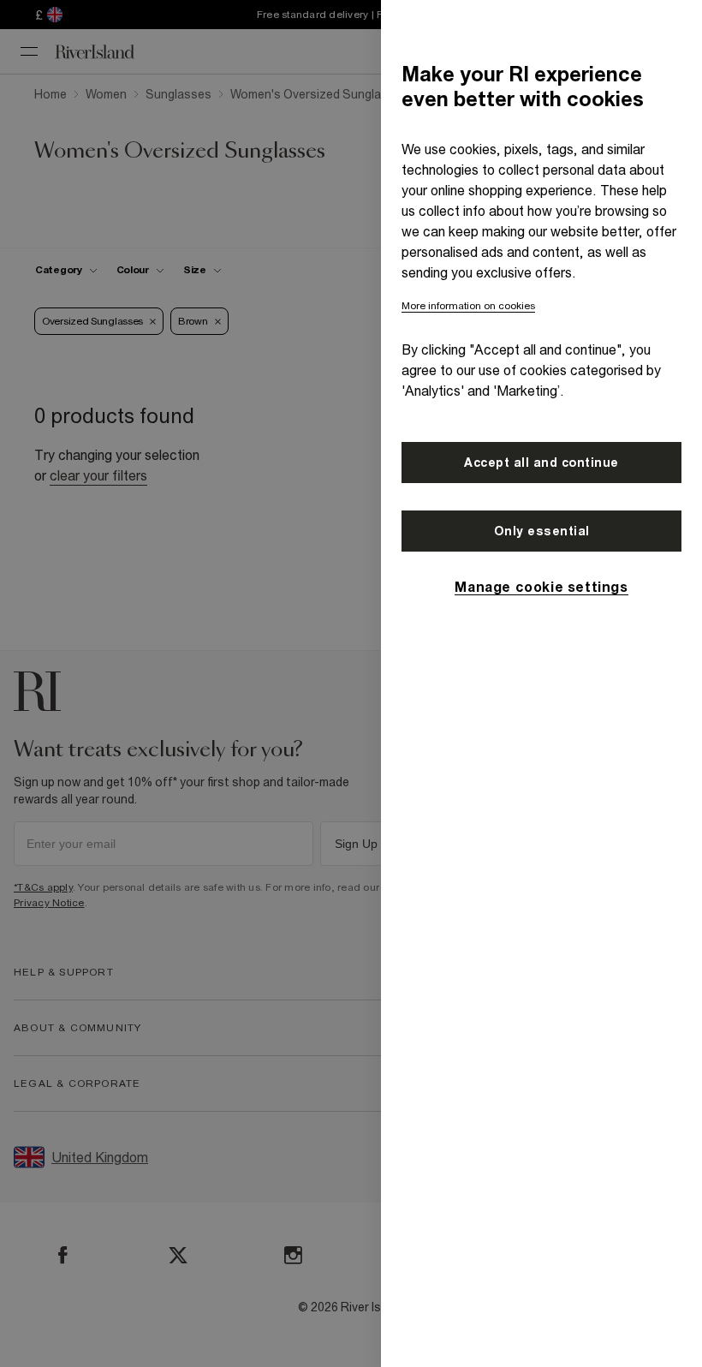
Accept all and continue (541, 462)
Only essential (542, 531)
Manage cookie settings (541, 586)
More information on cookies (468, 306)
